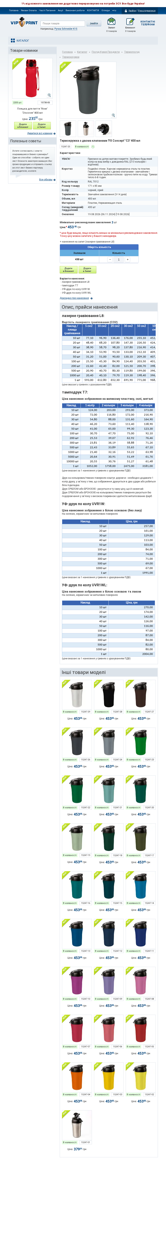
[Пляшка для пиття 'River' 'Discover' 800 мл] (32, 78)
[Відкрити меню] (22, 41)
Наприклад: (58, 28)
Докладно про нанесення (74, 298)
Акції (60, 10)
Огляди (105, 10)
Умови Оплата (29, 10)
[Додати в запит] (42, 125)
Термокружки (70, 56)
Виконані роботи (75, 10)
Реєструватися (146, 10)
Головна (13, 10)
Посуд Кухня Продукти (106, 51)
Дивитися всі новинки (39, 133)
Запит (111, 29)
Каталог (82, 51)
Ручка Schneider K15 (65, 28)
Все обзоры (45, 179)
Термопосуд (131, 51)
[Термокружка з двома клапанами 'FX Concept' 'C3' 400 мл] (77, 695)
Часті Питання (47, 10)
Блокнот (130, 29)
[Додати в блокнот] (69, 270)
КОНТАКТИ (93, 10)
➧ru (114, 10)
